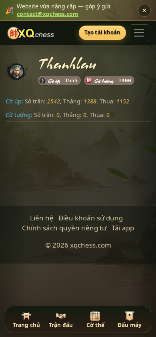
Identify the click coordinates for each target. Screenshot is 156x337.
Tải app (123, 227)
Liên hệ (42, 217)
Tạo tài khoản (102, 32)
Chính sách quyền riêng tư (64, 227)
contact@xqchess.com (47, 14)
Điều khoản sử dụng (90, 217)
